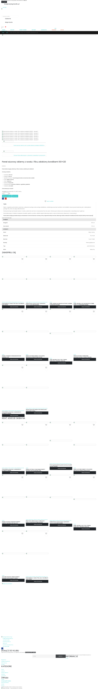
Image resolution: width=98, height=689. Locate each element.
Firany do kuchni (38, 302)
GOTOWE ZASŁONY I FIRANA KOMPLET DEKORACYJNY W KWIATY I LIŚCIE (11, 577)
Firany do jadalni (32, 302)
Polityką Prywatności (86, 654)
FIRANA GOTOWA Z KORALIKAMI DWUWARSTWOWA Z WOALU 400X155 (83, 356)
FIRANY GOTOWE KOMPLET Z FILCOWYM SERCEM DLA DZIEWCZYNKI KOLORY (35, 356)
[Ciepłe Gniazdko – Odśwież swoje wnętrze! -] (5, 11)
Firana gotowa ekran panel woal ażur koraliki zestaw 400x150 (61, 465)
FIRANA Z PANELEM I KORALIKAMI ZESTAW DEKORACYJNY (11, 356)
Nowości (54, 29)
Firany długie (31, 519)
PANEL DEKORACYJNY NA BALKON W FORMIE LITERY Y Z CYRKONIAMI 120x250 (84, 304)
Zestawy (34, 29)
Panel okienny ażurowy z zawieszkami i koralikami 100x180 (11, 412)
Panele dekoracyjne (15, 302)
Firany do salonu (45, 302)
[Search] (16, 16)
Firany (3, 29)
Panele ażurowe (8, 302)
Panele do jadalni (22, 302)
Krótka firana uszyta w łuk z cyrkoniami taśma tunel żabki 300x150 (35, 304)
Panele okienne (22, 29)
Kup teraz (15, 196)
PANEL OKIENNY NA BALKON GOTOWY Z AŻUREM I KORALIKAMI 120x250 (61, 304)
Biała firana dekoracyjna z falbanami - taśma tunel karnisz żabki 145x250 (35, 521)
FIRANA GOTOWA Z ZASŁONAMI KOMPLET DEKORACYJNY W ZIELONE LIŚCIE (35, 470)
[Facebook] (2, 648)
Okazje (62, 29)
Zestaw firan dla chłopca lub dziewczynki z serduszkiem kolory (36, 410)
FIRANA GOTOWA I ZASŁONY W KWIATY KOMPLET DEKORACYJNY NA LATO (11, 522)
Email (6, 198)
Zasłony (12, 29)
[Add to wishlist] (22, 258)
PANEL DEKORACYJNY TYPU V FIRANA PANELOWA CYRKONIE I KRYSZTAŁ (58, 360)
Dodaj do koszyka (7, 196)
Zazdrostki (44, 29)
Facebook (3, 198)
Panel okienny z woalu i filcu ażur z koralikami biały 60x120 (13, 304)
